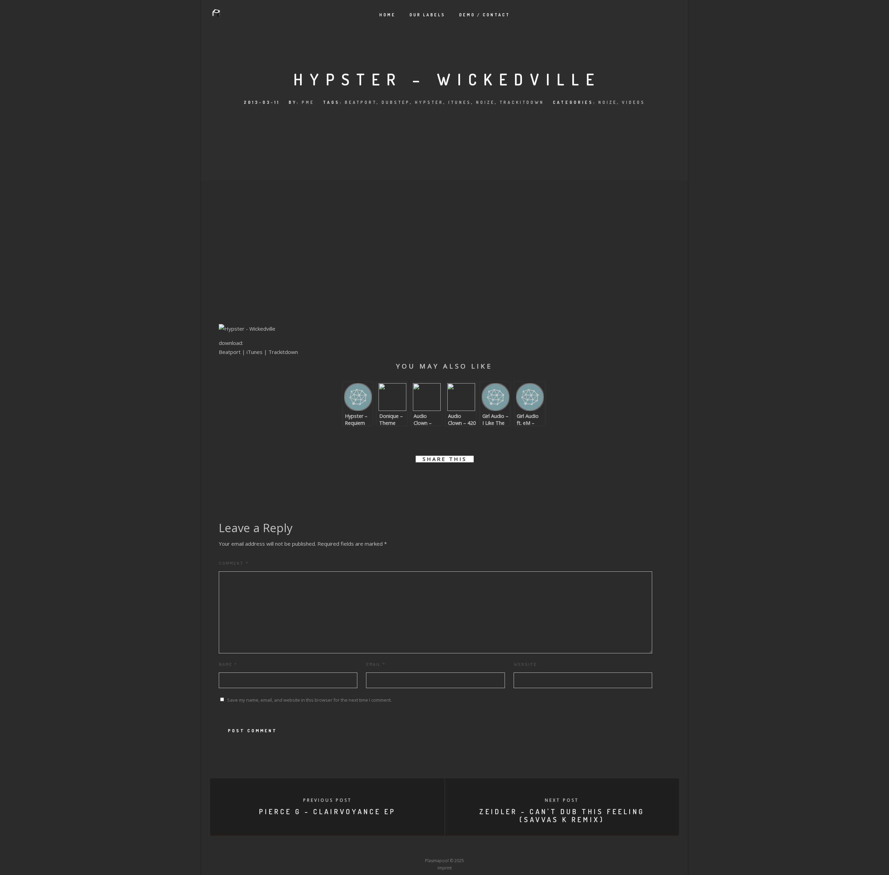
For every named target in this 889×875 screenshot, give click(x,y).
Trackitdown (522, 102)
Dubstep (396, 102)
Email (375, 664)
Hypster (429, 102)
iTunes (459, 102)
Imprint (445, 868)
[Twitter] (406, 847)
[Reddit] (457, 847)
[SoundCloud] (470, 847)
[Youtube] (444, 847)
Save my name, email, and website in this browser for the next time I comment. (309, 700)
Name (228, 664)
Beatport (361, 102)
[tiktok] (496, 847)
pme (308, 102)
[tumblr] (468, 479)
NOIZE (485, 102)
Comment (234, 563)
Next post (562, 800)
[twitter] (421, 479)
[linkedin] (436, 479)
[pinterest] (452, 479)
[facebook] (405, 479)
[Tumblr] (419, 847)
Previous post (327, 800)
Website (525, 664)
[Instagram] (431, 847)
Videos (633, 102)
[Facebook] (393, 847)
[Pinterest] (483, 847)
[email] (483, 479)
